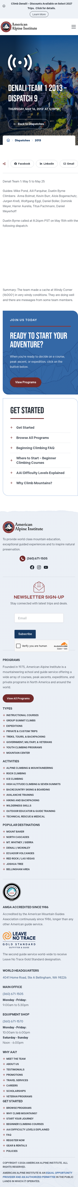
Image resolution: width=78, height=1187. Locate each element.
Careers (12, 1085)
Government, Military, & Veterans (29, 742)
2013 (38, 140)
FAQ (8, 1135)
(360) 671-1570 (13, 1021)
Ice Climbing (14, 779)
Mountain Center (18, 753)
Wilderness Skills (18, 805)
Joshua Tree (14, 864)
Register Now (15, 1140)
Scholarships (16, 1091)
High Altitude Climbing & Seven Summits (33, 784)
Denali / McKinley (18, 848)
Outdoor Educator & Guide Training (30, 811)
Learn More (39, 14)
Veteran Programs (19, 1096)
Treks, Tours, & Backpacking (25, 736)
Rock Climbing (16, 773)
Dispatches (22, 140)
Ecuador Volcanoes (20, 853)
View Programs (25, 382)
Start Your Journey (20, 1118)
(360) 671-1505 (37, 558)
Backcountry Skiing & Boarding (28, 789)
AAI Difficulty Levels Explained (27, 1129)
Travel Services (17, 1080)
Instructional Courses (22, 715)
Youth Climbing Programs (24, 747)
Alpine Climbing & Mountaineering (29, 768)
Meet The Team (16, 1058)
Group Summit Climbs (21, 720)
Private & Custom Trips (22, 731)
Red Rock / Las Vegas (20, 858)
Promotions (14, 1075)
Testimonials (15, 1069)
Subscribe (25, 634)
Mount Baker (15, 831)
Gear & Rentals (16, 1145)
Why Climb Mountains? (21, 1113)
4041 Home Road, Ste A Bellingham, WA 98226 (35, 977)
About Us (12, 1064)
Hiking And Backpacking (22, 800)
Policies (12, 1151)
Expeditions (14, 726)
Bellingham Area (18, 869)
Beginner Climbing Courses (25, 1124)
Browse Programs (19, 1108)
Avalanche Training (20, 795)
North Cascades (17, 837)
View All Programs (18, 698)
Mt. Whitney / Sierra (19, 842)
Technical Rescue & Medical (25, 816)
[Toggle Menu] (73, 26)
